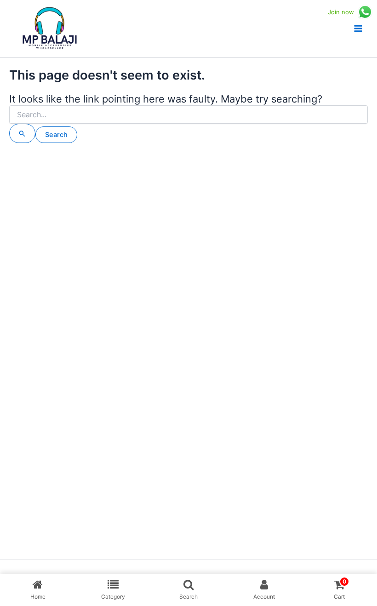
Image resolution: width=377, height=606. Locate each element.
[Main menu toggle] (358, 28)
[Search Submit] (22, 133)
